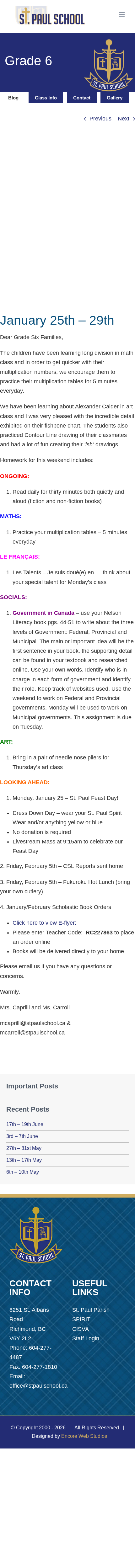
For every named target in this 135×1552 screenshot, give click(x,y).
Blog (13, 97)
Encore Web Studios (84, 1436)
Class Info (46, 97)
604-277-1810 (39, 1367)
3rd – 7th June (22, 1136)
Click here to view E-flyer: (44, 923)
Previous (100, 118)
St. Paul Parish (91, 1310)
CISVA (80, 1329)
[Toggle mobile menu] (122, 14)
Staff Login (85, 1338)
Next (123, 118)
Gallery (114, 97)
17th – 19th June (24, 1124)
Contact (81, 97)
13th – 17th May (24, 1160)
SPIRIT (81, 1319)
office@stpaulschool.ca (38, 1386)
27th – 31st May (23, 1148)
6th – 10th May (22, 1172)
